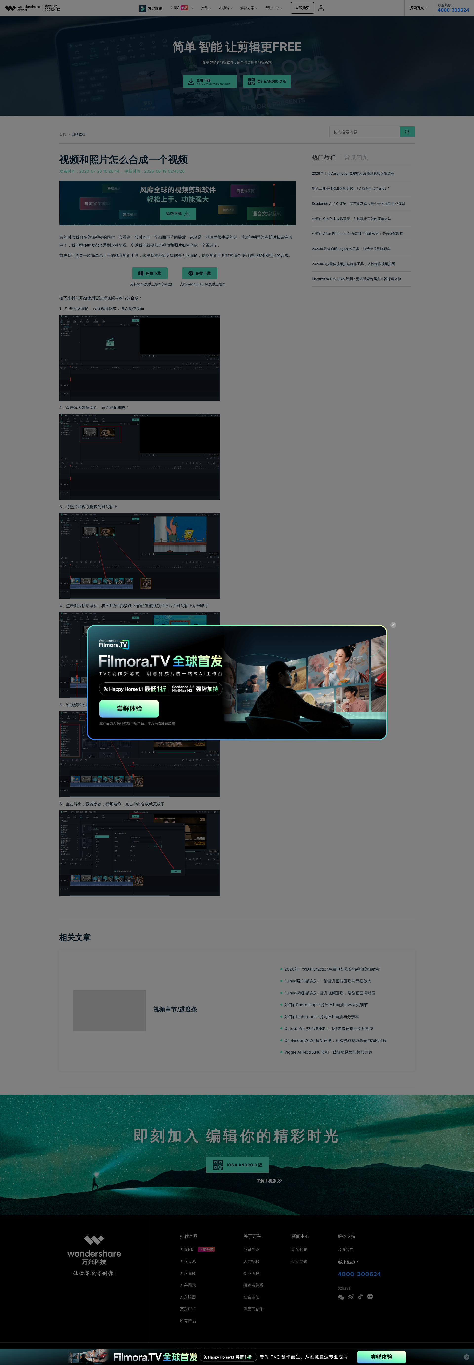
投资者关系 (253, 1285)
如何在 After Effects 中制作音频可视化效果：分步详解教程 (357, 233)
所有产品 (188, 1320)
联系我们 (346, 1249)
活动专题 (299, 1261)
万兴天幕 (188, 1261)
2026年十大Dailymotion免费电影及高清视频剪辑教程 (353, 173)
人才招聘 (251, 1261)
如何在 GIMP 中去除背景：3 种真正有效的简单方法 (351, 218)
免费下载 (153, 273)
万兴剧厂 (188, 1249)
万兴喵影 (188, 1273)
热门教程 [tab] (324, 157)
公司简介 (251, 1249)
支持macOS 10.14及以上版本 (203, 284)
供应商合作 (253, 1308)
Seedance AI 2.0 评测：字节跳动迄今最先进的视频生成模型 (358, 203)
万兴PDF (188, 1308)
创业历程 (251, 1273)
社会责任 (251, 1297)
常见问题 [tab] (356, 157)
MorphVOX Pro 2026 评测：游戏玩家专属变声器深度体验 (356, 279)
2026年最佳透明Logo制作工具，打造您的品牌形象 (351, 249)
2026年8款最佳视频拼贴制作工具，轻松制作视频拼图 (353, 264)
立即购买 (302, 8)
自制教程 (78, 134)
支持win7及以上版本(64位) (151, 284)
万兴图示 (188, 1285)
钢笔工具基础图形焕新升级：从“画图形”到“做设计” (350, 188)
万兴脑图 (188, 1297)
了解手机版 (266, 1180)
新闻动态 (299, 1249)
